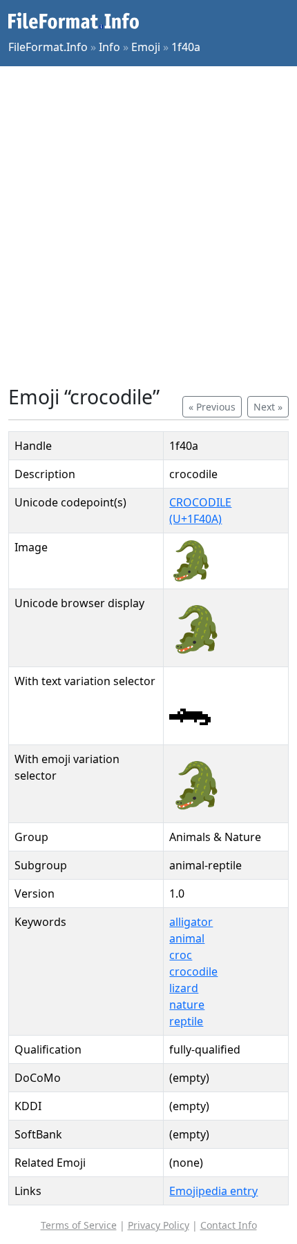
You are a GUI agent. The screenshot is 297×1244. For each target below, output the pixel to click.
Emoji (145, 47)
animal (186, 938)
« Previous (212, 406)
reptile (186, 1021)
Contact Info (228, 1225)
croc (180, 954)
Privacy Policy (158, 1225)
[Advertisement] (148, 225)
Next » (267, 406)
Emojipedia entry (213, 1190)
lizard (183, 988)
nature (186, 1004)
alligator (191, 921)
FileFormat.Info (48, 47)
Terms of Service (79, 1225)
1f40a (185, 47)
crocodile (193, 971)
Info (109, 47)
